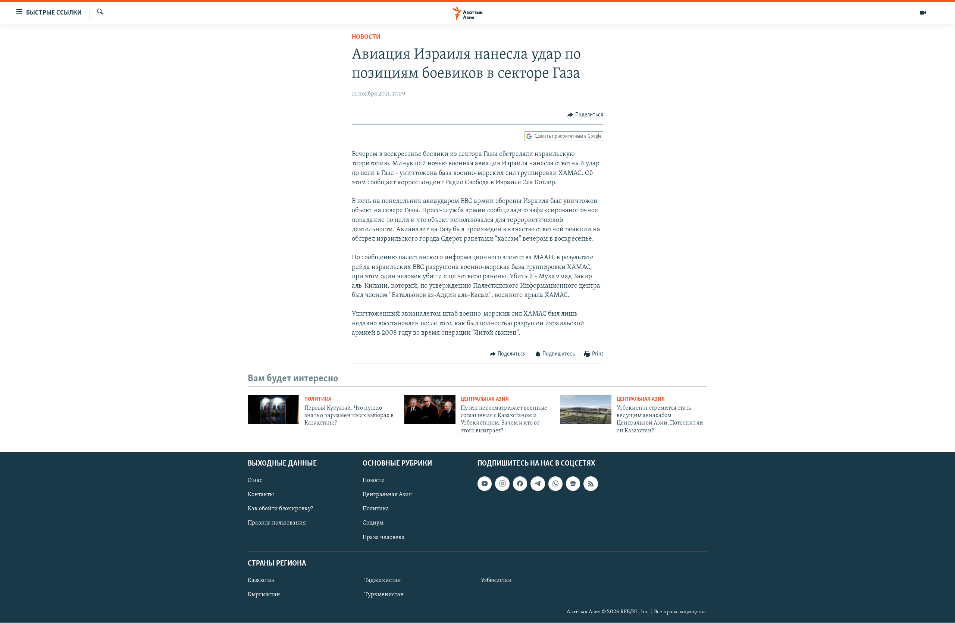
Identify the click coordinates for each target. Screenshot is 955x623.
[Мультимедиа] (923, 12)
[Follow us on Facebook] (520, 483)
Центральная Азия (485, 399)
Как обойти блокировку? (280, 509)
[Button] (585, 115)
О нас (255, 480)
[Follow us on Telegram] (537, 483)
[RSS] (590, 483)
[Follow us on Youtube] (485, 483)
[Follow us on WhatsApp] (555, 483)
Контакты (261, 495)
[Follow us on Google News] (573, 483)
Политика (317, 399)
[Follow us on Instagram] (502, 483)
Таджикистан (382, 580)
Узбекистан (496, 580)
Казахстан (261, 580)
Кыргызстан (264, 595)
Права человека (384, 538)
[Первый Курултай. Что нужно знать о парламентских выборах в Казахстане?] (273, 409)
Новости (366, 37)
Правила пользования (277, 523)
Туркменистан (384, 595)
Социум (373, 523)
